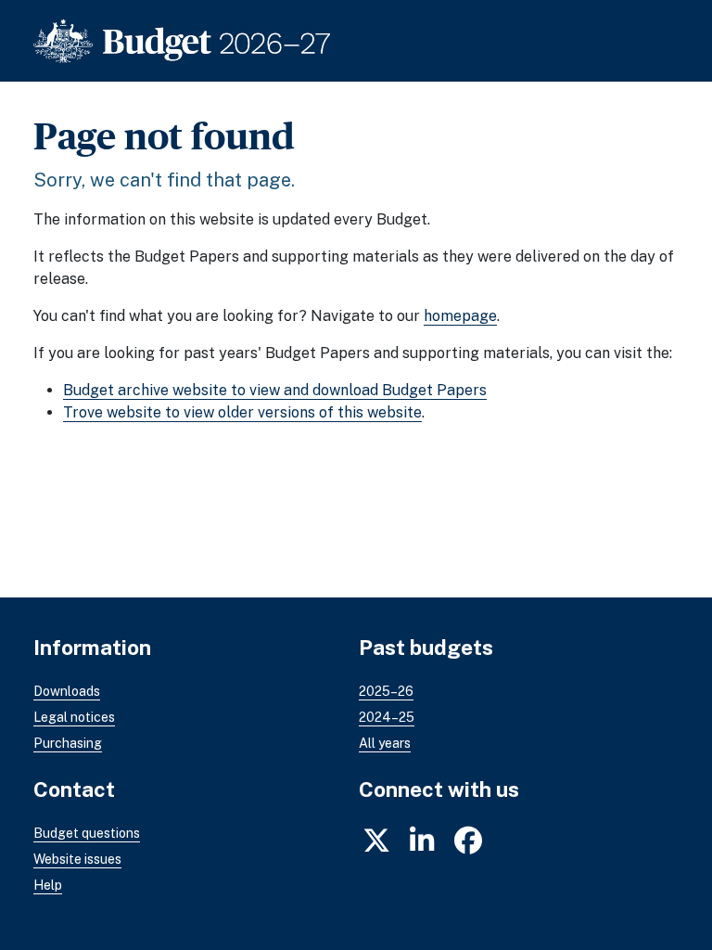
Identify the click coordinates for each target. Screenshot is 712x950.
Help (47, 885)
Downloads (66, 691)
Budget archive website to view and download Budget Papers (275, 390)
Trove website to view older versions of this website (242, 412)
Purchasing (67, 743)
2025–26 (386, 691)
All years (385, 743)
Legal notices (74, 717)
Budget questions (86, 833)
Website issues (77, 859)
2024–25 (386, 717)
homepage (460, 316)
